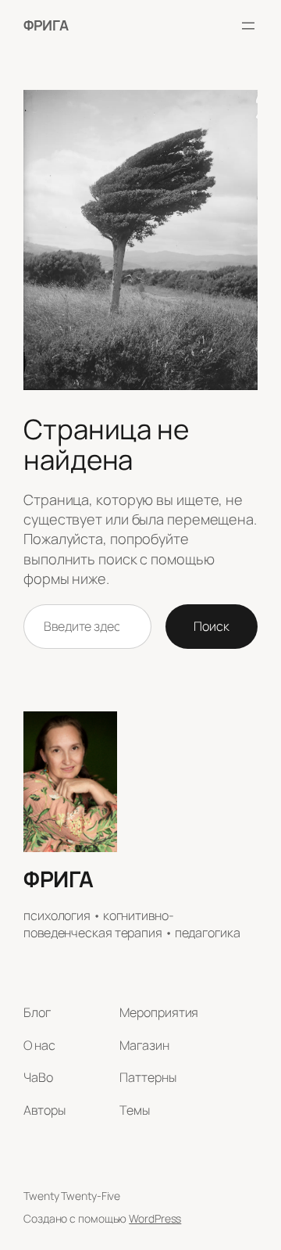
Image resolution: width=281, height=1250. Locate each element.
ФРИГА (46, 25)
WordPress (155, 1218)
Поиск (211, 626)
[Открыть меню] (248, 25)
